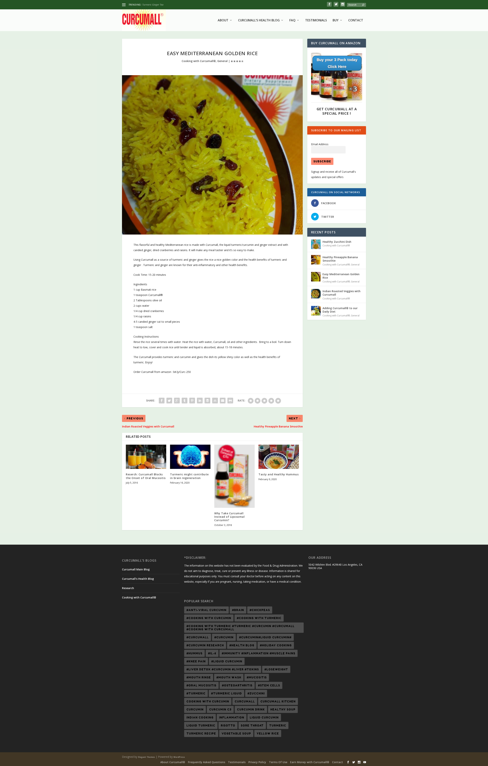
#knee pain (196, 661)
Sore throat (252, 725)
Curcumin (195, 709)
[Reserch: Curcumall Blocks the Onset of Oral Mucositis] (146, 457)
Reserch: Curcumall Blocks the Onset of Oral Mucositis (146, 476)
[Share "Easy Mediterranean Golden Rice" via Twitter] (169, 400)
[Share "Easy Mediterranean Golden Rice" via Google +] (177, 400)
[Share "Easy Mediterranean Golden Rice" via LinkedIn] (200, 400)
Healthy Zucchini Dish (153, 4)
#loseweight (276, 669)
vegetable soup (236, 733)
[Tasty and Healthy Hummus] (278, 457)
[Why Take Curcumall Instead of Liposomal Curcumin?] (234, 476)
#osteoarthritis (237, 685)
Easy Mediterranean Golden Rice (341, 275)
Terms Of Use (278, 762)
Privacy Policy (257, 762)
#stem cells (269, 685)
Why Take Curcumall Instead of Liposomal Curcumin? (229, 516)
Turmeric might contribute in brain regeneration (189, 476)
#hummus (194, 653)
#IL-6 (212, 653)
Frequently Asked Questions (206, 762)
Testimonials (316, 20)
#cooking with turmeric (259, 618)
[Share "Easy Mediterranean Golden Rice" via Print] (230, 400)
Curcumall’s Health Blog (259, 20)
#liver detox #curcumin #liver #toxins (222, 669)
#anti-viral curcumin (206, 610)
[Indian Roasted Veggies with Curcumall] (316, 293)
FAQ (292, 20)
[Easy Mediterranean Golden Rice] (316, 276)
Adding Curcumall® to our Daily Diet (340, 309)
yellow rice (268, 733)
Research (128, 588)
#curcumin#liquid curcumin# (265, 637)
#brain (238, 610)
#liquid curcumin (226, 661)
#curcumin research (205, 645)
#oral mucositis (201, 685)
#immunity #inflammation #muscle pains (258, 653)
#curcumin (224, 637)
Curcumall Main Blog (136, 569)
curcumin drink (251, 709)
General (222, 61)
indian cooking (200, 717)
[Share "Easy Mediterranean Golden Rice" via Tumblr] (184, 400)
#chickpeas (260, 610)
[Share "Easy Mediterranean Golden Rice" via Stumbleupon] (215, 400)
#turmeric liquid (226, 693)
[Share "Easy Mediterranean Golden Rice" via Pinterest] (192, 400)
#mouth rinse (198, 677)
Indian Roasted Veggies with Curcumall (341, 292)
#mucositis (257, 677)
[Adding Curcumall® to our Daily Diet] (316, 310)
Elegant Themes (146, 757)
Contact (355, 20)
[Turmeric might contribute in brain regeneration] (190, 457)
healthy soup (282, 709)
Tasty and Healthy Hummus (278, 474)
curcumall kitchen (278, 701)
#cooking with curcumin (208, 618)
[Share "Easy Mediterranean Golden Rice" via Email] (222, 400)
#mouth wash (228, 677)
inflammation (231, 717)
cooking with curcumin (207, 701)
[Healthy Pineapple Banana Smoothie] (316, 259)
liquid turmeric (200, 725)
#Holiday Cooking (276, 645)
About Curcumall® (172, 762)
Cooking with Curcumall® (199, 61)
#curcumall (197, 637)
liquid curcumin (264, 717)
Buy (336, 20)
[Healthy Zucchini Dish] (316, 244)
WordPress (179, 757)
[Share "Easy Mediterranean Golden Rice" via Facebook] (161, 400)
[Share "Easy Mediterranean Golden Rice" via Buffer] (207, 400)
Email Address (319, 144)
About (223, 20)
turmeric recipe (201, 733)
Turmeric (277, 725)
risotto (228, 725)
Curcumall (245, 701)
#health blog (241, 645)
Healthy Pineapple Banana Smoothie (340, 258)
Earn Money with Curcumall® (309, 762)
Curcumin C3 (220, 709)
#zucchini (256, 693)
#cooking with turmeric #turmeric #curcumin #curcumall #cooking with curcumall (240, 627)
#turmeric (195, 693)
